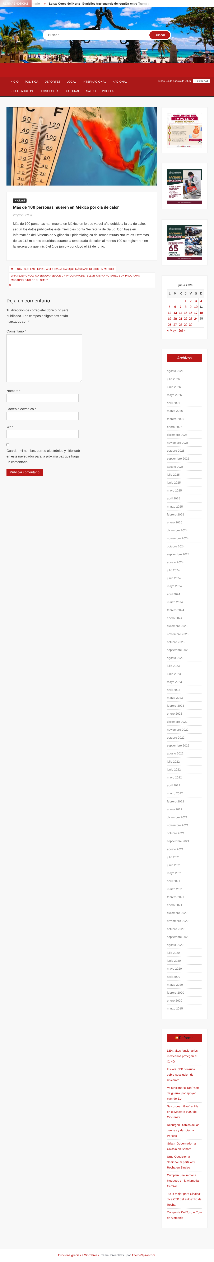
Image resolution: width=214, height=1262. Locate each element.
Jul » (182, 330)
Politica (31, 81)
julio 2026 (173, 379)
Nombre (13, 391)
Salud (91, 91)
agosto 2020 (175, 944)
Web (9, 427)
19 (169, 318)
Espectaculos (21, 91)
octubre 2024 (176, 546)
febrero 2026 (175, 419)
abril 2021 (173, 881)
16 (190, 313)
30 (190, 324)
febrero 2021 (175, 897)
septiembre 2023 (178, 650)
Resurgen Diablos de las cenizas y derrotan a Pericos (183, 1130)
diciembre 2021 (177, 817)
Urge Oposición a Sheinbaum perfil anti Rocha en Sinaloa (181, 1162)
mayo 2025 (174, 490)
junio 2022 (174, 769)
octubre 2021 (176, 833)
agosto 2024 (175, 562)
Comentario (16, 331)
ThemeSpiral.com (143, 1255)
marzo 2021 (175, 889)
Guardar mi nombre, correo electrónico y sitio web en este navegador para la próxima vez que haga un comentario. (43, 456)
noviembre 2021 (178, 825)
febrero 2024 (175, 610)
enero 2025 (174, 522)
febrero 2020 (175, 992)
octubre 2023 (176, 642)
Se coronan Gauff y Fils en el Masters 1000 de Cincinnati (182, 1112)
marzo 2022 (175, 793)
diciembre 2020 (177, 913)
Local (71, 81)
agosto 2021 (175, 849)
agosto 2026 (175, 371)
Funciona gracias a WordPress (78, 1255)
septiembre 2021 (178, 841)
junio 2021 (174, 865)
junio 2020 (174, 960)
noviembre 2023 (178, 634)
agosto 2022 (175, 753)
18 (201, 313)
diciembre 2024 (177, 530)
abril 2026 (173, 402)
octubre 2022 (176, 737)
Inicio (14, 81)
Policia (107, 91)
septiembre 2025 (178, 458)
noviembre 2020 (178, 920)
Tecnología (48, 91)
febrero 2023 (175, 705)
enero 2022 (174, 809)
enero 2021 (174, 905)
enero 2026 (174, 426)
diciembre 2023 (177, 626)
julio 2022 (173, 761)
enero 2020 (174, 1000)
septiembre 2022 (178, 745)
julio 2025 (173, 474)
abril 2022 (173, 785)
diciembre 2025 (177, 434)
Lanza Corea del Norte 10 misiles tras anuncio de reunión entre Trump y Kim (87, 3)
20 (175, 318)
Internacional (94, 81)
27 (175, 324)
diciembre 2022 (177, 721)
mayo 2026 (174, 395)
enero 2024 (174, 618)
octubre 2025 (176, 450)
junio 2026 (174, 387)
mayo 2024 (174, 586)
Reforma (186, 1038)
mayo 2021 (174, 873)
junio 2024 (174, 578)
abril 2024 (173, 594)
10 (195, 306)
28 (180, 324)
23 (190, 318)
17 (195, 313)
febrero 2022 (175, 801)
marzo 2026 (175, 410)
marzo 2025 (175, 506)
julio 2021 (173, 857)
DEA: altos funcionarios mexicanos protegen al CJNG (182, 1056)
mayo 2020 (174, 968)
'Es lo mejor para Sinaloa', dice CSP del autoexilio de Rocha (184, 1199)
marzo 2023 (175, 697)
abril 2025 (173, 498)
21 (180, 318)
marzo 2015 (175, 1008)
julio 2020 (173, 952)
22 (185, 318)
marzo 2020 (175, 984)
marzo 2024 (175, 602)
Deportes (52, 81)
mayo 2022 (174, 777)
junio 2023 (174, 674)
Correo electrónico (21, 409)
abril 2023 (173, 689)
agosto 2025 (175, 466)
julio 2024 (173, 570)
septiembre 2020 (178, 937)
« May (171, 330)
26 (169, 324)
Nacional (119, 81)
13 (175, 313)
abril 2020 (173, 976)
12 (169, 313)
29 (185, 324)
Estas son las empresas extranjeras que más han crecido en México (64, 269)
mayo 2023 (174, 681)
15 (185, 313)
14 (180, 313)
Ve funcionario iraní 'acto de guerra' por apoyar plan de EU (183, 1093)
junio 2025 (174, 482)
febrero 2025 (175, 514)
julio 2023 (173, 665)
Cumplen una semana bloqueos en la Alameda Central (183, 1181)
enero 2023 (174, 713)
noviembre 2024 (178, 538)
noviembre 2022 (178, 729)
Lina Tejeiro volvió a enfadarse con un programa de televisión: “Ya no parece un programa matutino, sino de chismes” (75, 277)
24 (195, 318)
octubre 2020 (176, 929)
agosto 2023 (175, 657)
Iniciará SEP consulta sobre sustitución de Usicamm (181, 1074)
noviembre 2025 (178, 442)
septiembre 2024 (178, 554)
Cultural (72, 91)
